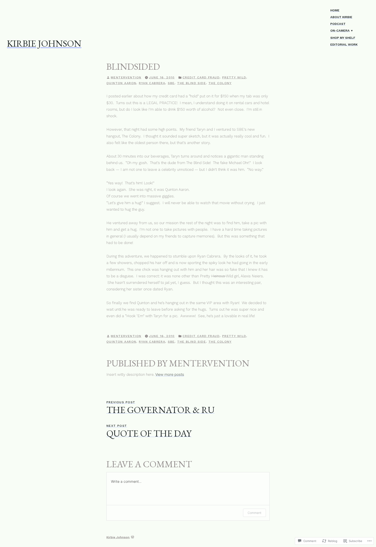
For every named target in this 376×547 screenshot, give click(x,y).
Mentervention (126, 77)
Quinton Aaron (121, 83)
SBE (171, 83)
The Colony (220, 83)
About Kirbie (341, 17)
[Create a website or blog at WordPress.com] (132, 537)
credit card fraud (201, 77)
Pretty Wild (234, 77)
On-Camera (340, 30)
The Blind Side (191, 83)
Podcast (338, 23)
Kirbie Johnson (44, 43)
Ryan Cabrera (152, 83)
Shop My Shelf (342, 37)
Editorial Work (344, 44)
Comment (254, 513)
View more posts (169, 374)
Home (334, 10)
